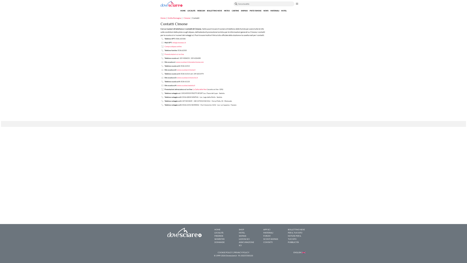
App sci (266, 229)
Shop (241, 229)
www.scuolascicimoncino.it (187, 78)
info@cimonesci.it (179, 43)
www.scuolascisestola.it (186, 85)
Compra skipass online (173, 46)
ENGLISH (297, 252)
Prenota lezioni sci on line (174, 54)
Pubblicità (293, 242)
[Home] (197, 4)
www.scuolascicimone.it (186, 70)
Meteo (227, 11)
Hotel (284, 11)
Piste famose (255, 11)
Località (191, 11)
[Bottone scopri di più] (297, 4)
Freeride (218, 236)
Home (183, 11)
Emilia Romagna (174, 18)
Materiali (274, 11)
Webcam (201, 11)
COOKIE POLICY (225, 252)
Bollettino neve (214, 11)
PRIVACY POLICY (241, 252)
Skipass (244, 11)
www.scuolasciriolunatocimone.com (190, 62)
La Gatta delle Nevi (200, 89)
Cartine (235, 11)
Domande (219, 242)
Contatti (268, 242)
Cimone (187, 18)
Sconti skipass (270, 239)
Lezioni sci (244, 239)
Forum (266, 236)
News (266, 11)
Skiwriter (219, 239)
